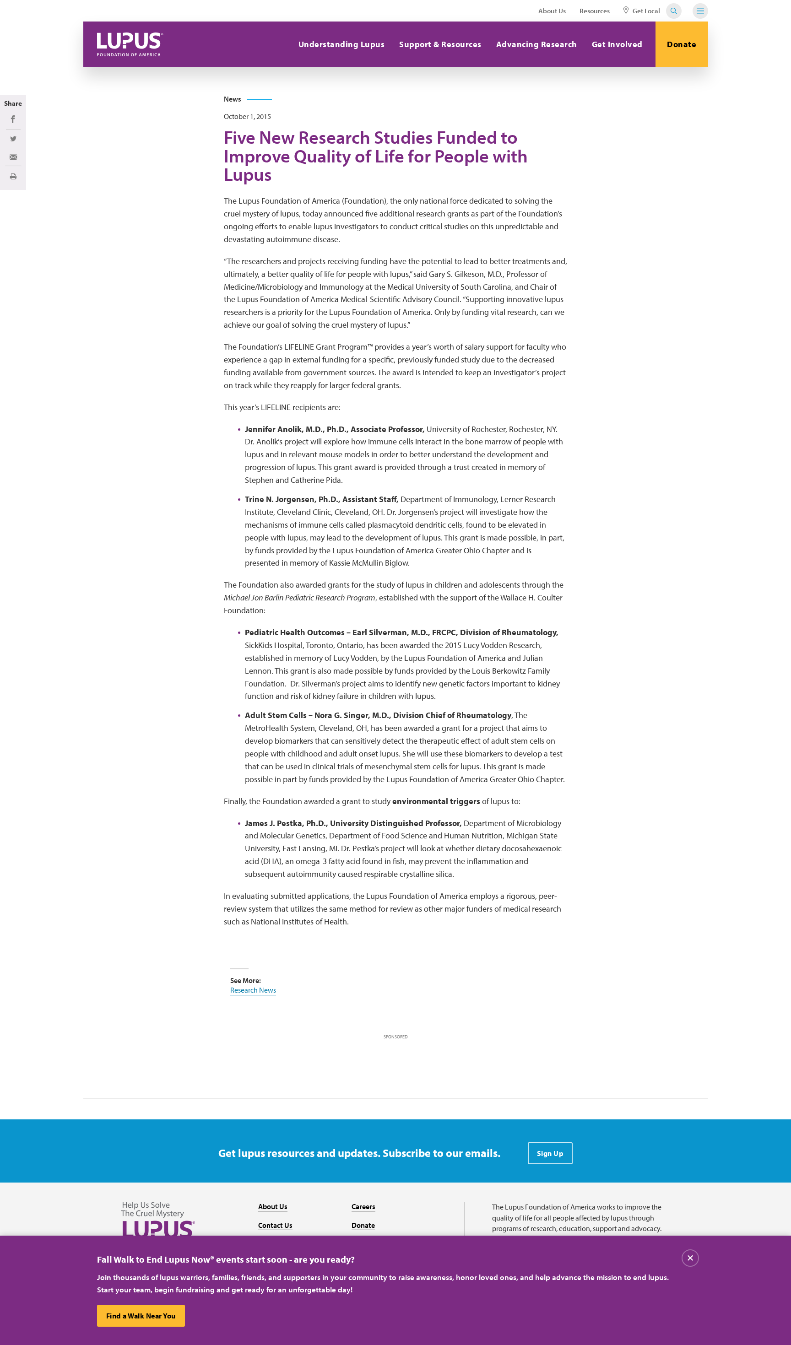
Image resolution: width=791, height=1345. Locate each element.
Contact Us (275, 1225)
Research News (253, 989)
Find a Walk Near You (141, 1315)
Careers (363, 1206)
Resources (595, 10)
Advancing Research (536, 44)
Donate (681, 44)
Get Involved (617, 44)
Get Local (645, 10)
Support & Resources (440, 44)
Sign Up (550, 1153)
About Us (552, 10)
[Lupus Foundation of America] (130, 44)
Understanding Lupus (341, 44)
